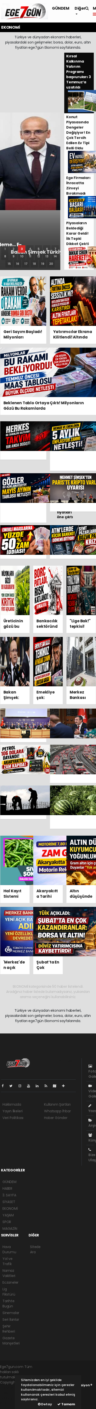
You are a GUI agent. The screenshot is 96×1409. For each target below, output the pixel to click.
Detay (46, 1404)
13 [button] (46, 256)
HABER (7, 1188)
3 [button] (22, 249)
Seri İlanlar (10, 1319)
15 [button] (9, 264)
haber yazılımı (11, 1387)
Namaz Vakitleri (8, 1273)
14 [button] (55, 256)
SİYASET (8, 1201)
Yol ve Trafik (7, 1261)
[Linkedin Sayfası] (39, 1085)
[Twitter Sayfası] (12, 1085)
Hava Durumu (9, 1249)
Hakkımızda (11, 1104)
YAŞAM (8, 1215)
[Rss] (48, 1085)
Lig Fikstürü (8, 1292)
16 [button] (17, 264)
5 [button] (39, 249)
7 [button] (55, 249)
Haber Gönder (55, 1117)
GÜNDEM (60, 8)
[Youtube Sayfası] (30, 1085)
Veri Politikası (12, 1117)
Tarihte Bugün (8, 1303)
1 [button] (5, 249)
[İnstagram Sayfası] (21, 1085)
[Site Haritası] (56, 1085)
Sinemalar (10, 1312)
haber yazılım (11, 1397)
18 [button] (34, 264)
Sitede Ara (35, 1249)
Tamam (68, 1404)
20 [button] (51, 264)
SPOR (6, 1221)
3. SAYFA (9, 1195)
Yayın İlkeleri (12, 1111)
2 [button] (13, 249)
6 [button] (47, 249)
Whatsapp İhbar (57, 1111)
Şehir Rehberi (8, 1329)
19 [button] (42, 264)
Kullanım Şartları (57, 1104)
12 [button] (38, 256)
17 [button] (26, 264)
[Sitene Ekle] (65, 1085)
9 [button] (14, 256)
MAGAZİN (9, 1228)
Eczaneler (10, 1282)
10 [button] (21, 256)
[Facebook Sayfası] (5, 1085)
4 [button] (30, 249)
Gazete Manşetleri (11, 1341)
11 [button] (30, 256)
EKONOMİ (10, 1208)
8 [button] (5, 256)
